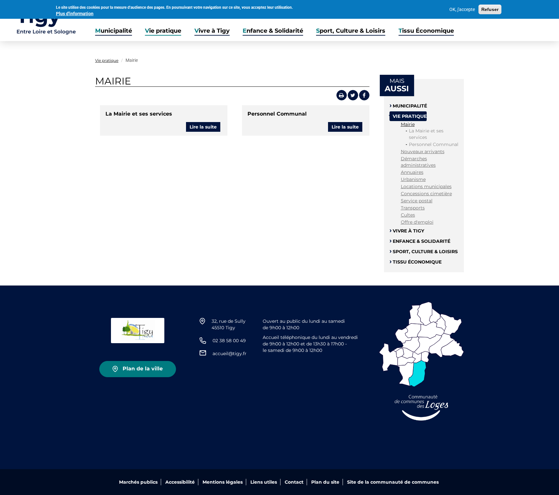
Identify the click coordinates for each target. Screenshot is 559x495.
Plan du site (325, 482)
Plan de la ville (143, 369)
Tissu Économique (426, 31)
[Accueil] (38, 20)
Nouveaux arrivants (422, 151)
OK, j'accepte (462, 9)
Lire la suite (205, 128)
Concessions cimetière (426, 194)
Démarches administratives (418, 162)
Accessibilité (180, 482)
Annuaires (412, 172)
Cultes (408, 215)
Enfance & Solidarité (273, 31)
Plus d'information (74, 13)
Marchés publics (138, 482)
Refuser (490, 9)
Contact (294, 482)
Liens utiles (263, 482)
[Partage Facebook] (364, 95)
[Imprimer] (341, 95)
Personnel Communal (277, 114)
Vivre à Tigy (212, 31)
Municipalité (113, 31)
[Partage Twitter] (353, 95)
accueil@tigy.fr (230, 353)
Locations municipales (426, 186)
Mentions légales (223, 482)
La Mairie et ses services (138, 114)
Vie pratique (163, 31)
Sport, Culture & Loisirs (350, 31)
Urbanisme (413, 179)
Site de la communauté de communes (393, 482)
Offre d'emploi (417, 222)
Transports (413, 208)
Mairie (408, 124)
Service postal (417, 201)
